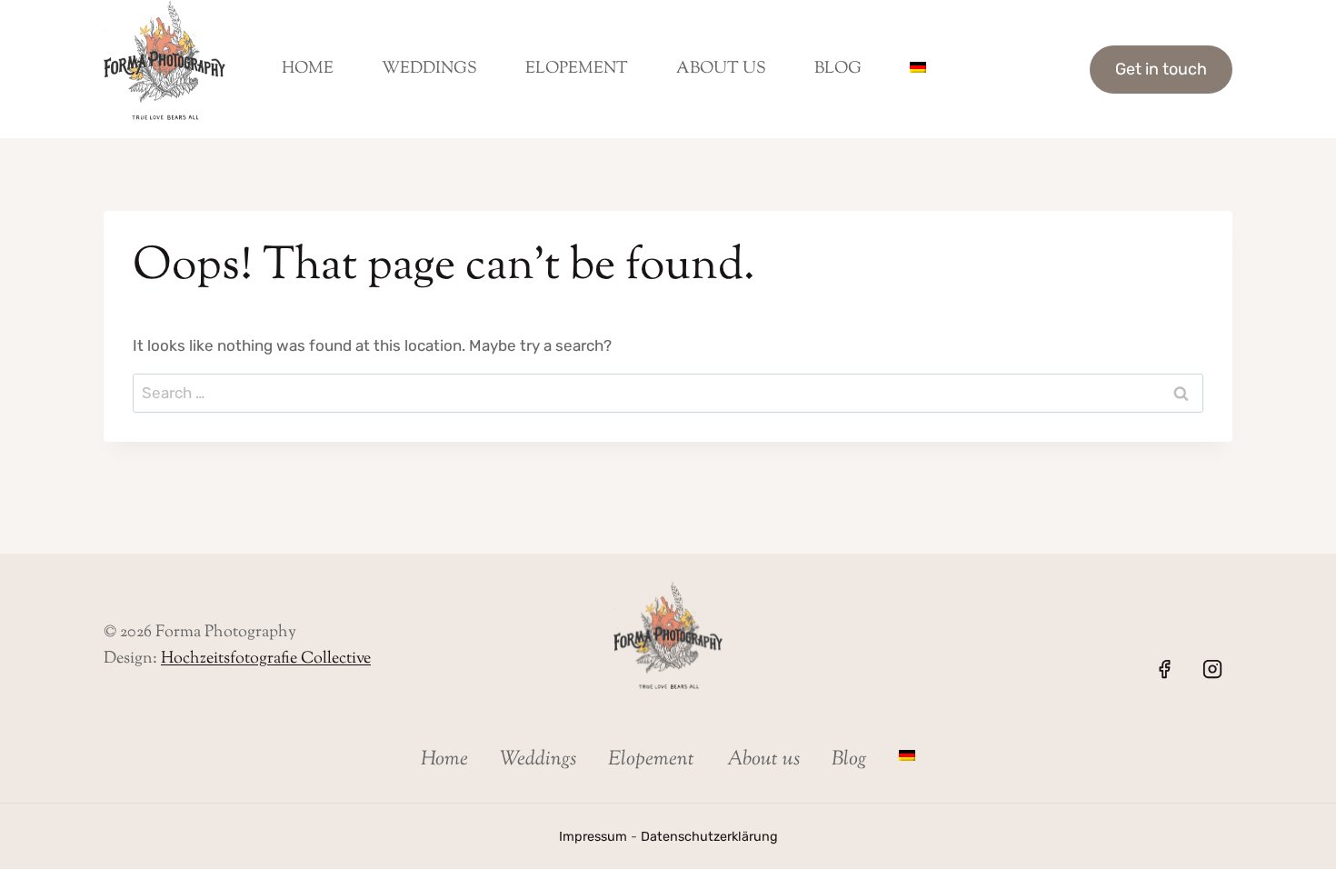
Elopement (576, 69)
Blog (838, 69)
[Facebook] (1164, 669)
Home (308, 69)
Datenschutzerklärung (709, 836)
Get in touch (1161, 69)
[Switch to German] (917, 69)
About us (721, 69)
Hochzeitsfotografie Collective (266, 659)
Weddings (429, 69)
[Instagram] (1212, 669)
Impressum (593, 836)
